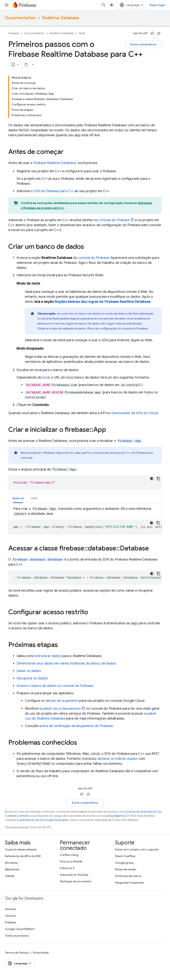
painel (61, 709)
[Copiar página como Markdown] (26, 64)
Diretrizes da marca (128, 876)
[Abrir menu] (6, 5)
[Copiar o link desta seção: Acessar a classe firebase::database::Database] (153, 548)
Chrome (10, 916)
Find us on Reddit (71, 861)
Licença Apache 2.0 (116, 816)
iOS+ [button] (34, 498)
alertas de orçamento (62, 701)
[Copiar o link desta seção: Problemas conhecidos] (81, 742)
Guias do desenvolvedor (21, 849)
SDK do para (54, 191)
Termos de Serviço (17, 952)
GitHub (9, 876)
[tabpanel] (85, 520)
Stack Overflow (125, 856)
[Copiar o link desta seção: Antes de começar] (68, 152)
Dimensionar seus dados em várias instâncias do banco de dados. (67, 663)
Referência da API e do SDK (23, 856)
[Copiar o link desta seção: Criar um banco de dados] (88, 247)
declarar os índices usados (117, 759)
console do (114, 220)
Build (82, 33)
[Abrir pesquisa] (103, 4)
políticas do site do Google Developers (44, 820)
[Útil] (152, 33)
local (46, 377)
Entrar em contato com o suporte (136, 849)
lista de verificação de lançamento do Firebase (77, 726)
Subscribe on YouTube (74, 875)
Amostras (11, 863)
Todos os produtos (17, 935)
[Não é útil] (158, 33)
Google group (124, 863)
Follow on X (67, 868)
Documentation (20, 18)
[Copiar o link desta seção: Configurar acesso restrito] (92, 612)
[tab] (17, 498)
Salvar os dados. (29, 671)
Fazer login (157, 5)
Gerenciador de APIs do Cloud (134, 413)
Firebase (13, 33)
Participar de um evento (75, 881)
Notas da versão (125, 869)
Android (10, 909)
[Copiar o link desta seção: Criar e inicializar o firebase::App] (110, 430)
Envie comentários (143, 44)
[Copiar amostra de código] (158, 478)
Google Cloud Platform (20, 929)
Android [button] (18, 498)
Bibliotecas (12, 869)
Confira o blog (69, 855)
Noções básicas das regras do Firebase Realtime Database (103, 302)
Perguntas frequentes (129, 882)
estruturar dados (48, 656)
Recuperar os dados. (33, 678)
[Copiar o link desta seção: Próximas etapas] (62, 645)
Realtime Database (60, 18)
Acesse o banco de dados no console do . (55, 686)
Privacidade (41, 952)
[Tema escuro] (151, 478)
